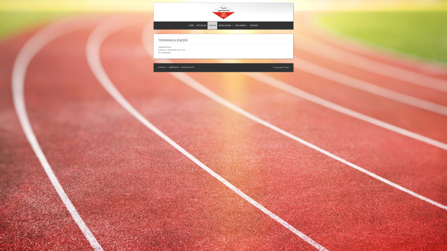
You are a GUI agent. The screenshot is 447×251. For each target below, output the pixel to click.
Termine (212, 25)
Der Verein (240, 25)
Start (191, 25)
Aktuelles (201, 25)
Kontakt (254, 25)
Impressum (174, 67)
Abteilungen (224, 25)
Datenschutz (188, 67)
